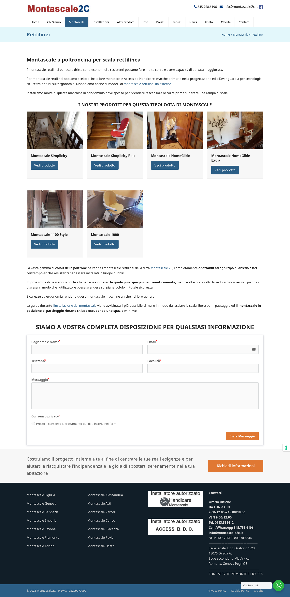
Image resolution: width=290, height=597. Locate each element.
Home (226, 34)
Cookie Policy (240, 590)
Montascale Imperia (41, 520)
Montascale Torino (40, 546)
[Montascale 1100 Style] (55, 209)
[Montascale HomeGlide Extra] (235, 130)
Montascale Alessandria (105, 495)
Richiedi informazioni (236, 465)
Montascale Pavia (100, 537)
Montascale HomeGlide (170, 155)
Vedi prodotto (44, 165)
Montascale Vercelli (101, 512)
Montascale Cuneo (101, 520)
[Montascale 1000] (115, 209)
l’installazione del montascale (74, 305)
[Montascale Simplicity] (55, 130)
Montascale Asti (99, 503)
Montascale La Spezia (43, 512)
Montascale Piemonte (43, 537)
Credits (258, 590)
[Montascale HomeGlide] (175, 130)
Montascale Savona (41, 529)
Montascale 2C (161, 268)
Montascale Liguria (41, 495)
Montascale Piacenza (103, 529)
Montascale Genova (41, 503)
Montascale (240, 34)
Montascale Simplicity (49, 155)
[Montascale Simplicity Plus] (115, 130)
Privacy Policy (217, 590)
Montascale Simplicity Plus (113, 155)
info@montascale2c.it (226, 533)
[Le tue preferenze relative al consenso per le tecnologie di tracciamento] (286, 447)
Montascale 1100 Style (49, 234)
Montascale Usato (100, 546)
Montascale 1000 (105, 234)
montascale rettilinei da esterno (147, 84)
